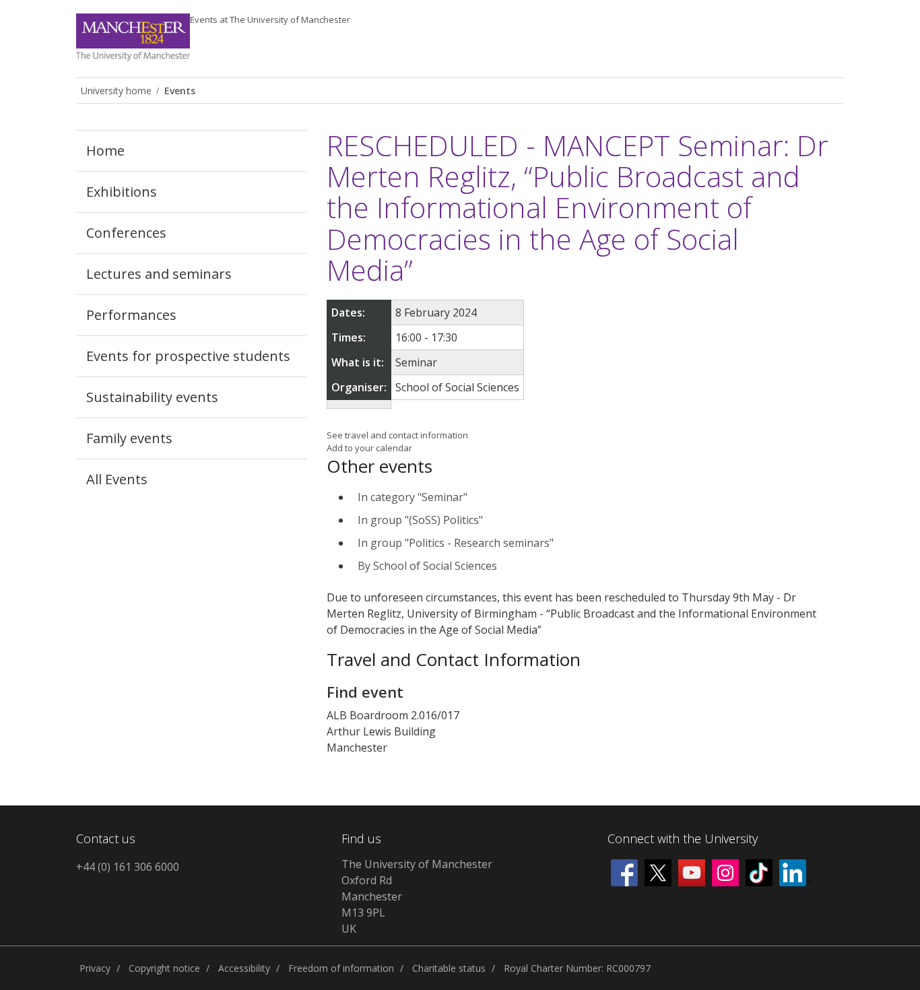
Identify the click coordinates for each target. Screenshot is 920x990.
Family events (129, 438)
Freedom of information (341, 968)
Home (105, 150)
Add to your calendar (369, 448)
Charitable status (449, 968)
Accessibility (244, 968)
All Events (116, 479)
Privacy (94, 968)
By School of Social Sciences (427, 565)
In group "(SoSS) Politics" (420, 520)
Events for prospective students (188, 356)
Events (270, 19)
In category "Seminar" (412, 497)
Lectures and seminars (159, 274)
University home (116, 90)
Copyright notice (164, 968)
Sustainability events (152, 397)
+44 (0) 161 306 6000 (127, 866)
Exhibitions (121, 192)
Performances (131, 315)
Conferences (126, 233)
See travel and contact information (397, 435)
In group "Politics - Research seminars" (456, 542)
